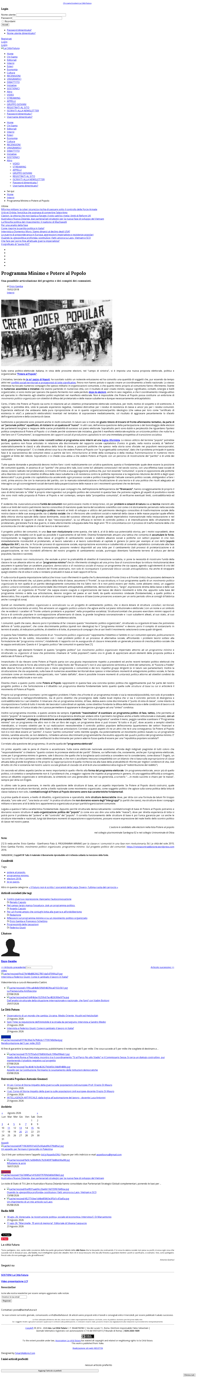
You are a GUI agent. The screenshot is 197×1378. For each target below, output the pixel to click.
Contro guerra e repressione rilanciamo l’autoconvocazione (39, 899)
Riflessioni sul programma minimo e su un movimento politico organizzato (47, 918)
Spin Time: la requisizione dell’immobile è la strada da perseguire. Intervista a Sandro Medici (56, 1022)
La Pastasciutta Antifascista (21, 991)
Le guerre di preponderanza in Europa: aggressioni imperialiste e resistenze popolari (47, 234)
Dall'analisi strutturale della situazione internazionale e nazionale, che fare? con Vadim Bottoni (58, 1000)
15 (32, 1128)
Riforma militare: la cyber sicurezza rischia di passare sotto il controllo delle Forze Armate (49, 209)
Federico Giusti (18, 927)
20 (20, 1131)
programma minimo (18, 875)
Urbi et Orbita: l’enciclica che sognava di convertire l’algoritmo (34, 212)
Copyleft (29, 1328)
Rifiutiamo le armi (16, 1163)
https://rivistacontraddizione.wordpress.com (150, 846)
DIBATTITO (13, 151)
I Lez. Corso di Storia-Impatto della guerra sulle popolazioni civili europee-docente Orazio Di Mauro (60, 1091)
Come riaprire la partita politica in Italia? (22, 228)
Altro (9, 160)
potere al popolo (16, 872)
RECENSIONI (14, 144)
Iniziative (12, 154)
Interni (10, 132)
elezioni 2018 (14, 878)
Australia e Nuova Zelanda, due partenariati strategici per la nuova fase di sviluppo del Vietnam (52, 218)
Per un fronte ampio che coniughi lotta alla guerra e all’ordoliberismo (44, 911)
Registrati (6, 38)
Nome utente (8, 14)
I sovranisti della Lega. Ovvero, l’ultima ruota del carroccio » (86, 887)
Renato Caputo (18, 902)
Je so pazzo (13, 881)
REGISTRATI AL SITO (24, 176)
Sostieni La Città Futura (81, 3)
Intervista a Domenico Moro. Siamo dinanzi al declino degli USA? (35, 231)
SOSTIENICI (13, 157)
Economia (12, 138)
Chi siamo (67, 3)
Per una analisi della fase (14, 225)
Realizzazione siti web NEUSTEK (88, 1348)
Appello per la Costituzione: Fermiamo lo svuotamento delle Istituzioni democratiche (52, 1070)
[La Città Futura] (10, 48)
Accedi (5, 25)
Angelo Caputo (18, 908)
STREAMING (19, 166)
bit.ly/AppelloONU (51, 1154)
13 (20, 1128)
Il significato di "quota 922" (15, 244)
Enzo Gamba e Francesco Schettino (28, 921)
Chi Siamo (12, 125)
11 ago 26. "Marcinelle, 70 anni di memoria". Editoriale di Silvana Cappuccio (47, 1223)
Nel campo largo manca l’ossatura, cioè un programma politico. (41, 905)
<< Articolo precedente (13, 967)
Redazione (15, 914)
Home (10, 122)
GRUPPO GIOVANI (22, 173)
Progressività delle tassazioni (23, 924)
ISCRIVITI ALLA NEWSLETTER (29, 179)
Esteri (10, 135)
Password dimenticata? (19, 30)
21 (26, 1131)
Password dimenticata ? (25, 182)
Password (6, 18)
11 (8, 1128)
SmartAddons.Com (25, 1353)
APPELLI (17, 169)
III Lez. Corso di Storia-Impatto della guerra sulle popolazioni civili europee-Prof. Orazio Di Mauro (59, 1085)
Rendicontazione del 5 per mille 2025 (21, 1043)
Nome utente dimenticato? (21, 33)
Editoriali (11, 128)
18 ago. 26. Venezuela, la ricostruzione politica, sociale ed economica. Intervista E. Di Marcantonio (59, 1216)
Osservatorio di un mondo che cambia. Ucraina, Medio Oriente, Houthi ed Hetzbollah (52, 1015)
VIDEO (16, 163)
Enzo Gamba (16, 286)
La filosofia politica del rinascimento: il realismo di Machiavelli (34, 222)
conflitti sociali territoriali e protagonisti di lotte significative (43, 382)
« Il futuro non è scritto (41, 887)
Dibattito (6, 1171)
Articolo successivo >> (162, 967)
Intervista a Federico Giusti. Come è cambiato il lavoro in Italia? (34, 976)
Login (4, 41)
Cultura (11, 141)
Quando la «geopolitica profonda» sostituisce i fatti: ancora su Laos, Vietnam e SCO (46, 237)
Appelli (5, 1142)
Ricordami (10, 21)
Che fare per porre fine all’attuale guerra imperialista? (30, 241)
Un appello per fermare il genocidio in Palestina (27, 1149)
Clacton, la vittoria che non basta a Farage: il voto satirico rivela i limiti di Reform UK (46, 215)
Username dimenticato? (25, 185)
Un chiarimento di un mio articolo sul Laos (29, 1201)
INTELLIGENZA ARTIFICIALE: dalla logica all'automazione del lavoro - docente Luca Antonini (56, 1097)
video (4, 970)
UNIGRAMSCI (14, 147)
